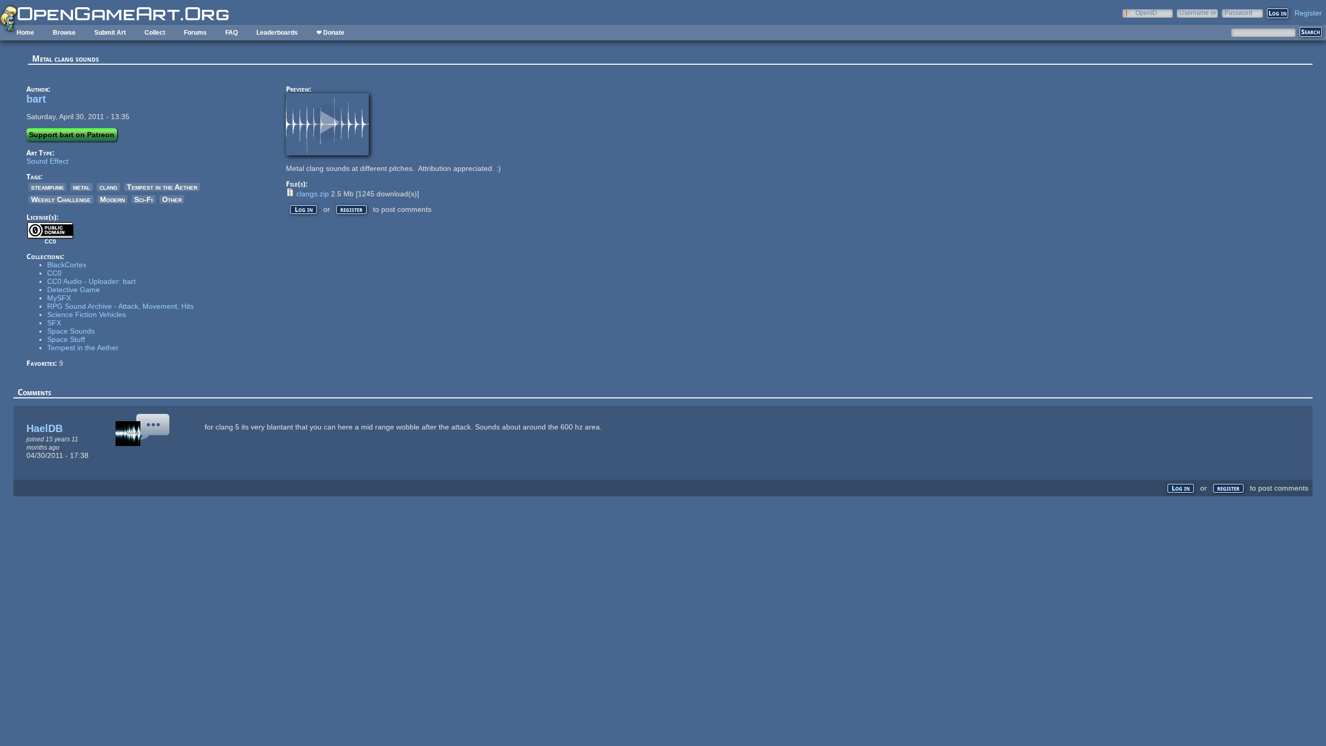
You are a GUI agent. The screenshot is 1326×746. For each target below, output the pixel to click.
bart (36, 99)
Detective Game (73, 289)
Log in (304, 209)
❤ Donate (330, 32)
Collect (155, 32)
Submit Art (110, 32)
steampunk (47, 187)
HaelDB (44, 428)
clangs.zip (312, 194)
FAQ (231, 32)
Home (25, 32)
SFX (54, 323)
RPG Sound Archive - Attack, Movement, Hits (120, 306)
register (351, 209)
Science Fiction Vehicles (86, 314)
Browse (64, 32)
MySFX (59, 298)
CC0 (54, 273)
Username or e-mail (1197, 12)
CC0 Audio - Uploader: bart (91, 281)
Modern (112, 199)
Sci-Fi (143, 199)
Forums (195, 32)
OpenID (1146, 12)
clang (108, 187)
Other (172, 199)
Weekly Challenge (61, 199)
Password (1238, 12)
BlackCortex (67, 265)
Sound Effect (47, 161)
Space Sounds (71, 331)
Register (1308, 13)
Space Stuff (66, 339)
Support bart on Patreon (71, 135)
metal (81, 187)
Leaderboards (277, 32)
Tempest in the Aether (162, 187)
